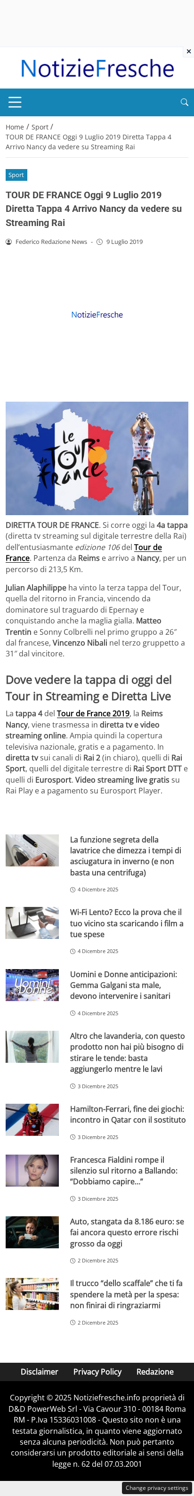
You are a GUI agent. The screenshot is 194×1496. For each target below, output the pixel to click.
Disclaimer (39, 1372)
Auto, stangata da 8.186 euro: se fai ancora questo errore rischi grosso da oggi (127, 1232)
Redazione (155, 1372)
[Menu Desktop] (15, 102)
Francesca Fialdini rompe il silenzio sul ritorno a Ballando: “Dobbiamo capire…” (124, 1171)
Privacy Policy (97, 1372)
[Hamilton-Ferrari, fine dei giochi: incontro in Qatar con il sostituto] (32, 1120)
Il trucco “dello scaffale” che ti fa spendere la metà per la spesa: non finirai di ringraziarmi (126, 1294)
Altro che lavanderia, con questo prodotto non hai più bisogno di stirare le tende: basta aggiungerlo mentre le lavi (127, 1052)
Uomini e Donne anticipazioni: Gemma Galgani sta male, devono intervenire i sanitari (123, 985)
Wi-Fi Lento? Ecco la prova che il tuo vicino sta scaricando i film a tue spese (127, 923)
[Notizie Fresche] (97, 67)
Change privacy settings (157, 1488)
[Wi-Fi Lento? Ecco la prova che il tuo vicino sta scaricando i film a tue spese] (32, 923)
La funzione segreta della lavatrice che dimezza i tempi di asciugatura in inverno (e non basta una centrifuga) (125, 856)
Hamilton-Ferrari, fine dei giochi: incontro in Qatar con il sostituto (128, 1114)
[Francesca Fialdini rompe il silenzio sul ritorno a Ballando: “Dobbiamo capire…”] (32, 1171)
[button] (184, 102)
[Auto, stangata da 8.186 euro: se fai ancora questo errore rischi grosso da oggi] (32, 1232)
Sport (16, 174)
